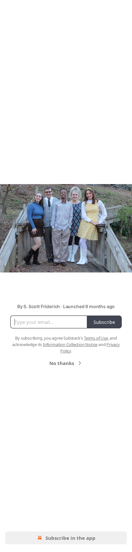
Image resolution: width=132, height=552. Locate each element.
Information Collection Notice (70, 344)
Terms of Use (96, 338)
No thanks (61, 363)
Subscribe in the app (70, 538)
